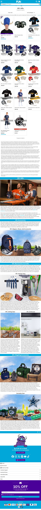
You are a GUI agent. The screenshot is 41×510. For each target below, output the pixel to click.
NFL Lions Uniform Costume (6, 83)
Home (3, 463)
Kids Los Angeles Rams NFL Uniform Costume (6, 60)
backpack (36, 260)
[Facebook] (13, 456)
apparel (34, 209)
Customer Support (4, 470)
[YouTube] (25, 456)
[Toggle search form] (36, 2)
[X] (19, 456)
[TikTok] (28, 456)
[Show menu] (1, 2)
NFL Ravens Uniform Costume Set (33, 60)
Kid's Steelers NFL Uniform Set (34, 107)
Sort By (30, 12)
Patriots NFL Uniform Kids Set (20, 107)
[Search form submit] (39, 4)
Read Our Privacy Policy (20, 498)
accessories (2, 210)
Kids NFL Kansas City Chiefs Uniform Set (33, 84)
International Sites (4, 474)
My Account (4, 465)
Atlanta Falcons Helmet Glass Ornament (20, 131)
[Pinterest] (22, 456)
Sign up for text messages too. (8, 494)
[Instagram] (16, 456)
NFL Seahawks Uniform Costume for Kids (5, 131)
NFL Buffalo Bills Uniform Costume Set (19, 60)
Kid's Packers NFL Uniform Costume (19, 84)
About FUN (2, 476)
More (1, 479)
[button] (39, 2)
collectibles (22, 215)
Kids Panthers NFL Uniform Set (34, 35)
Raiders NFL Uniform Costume (6, 107)
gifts (4, 215)
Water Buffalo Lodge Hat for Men (6, 35)
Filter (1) (10, 12)
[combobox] (23, 4)
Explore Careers (20, 452)
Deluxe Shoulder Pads (19, 35)
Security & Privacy (3, 472)
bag (1, 261)
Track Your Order (5, 467)
